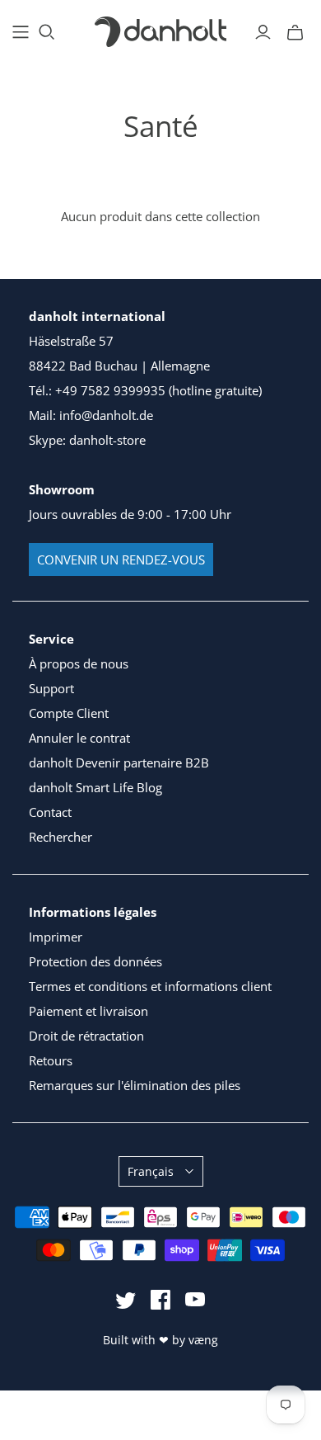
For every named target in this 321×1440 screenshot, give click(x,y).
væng (203, 1340)
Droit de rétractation (86, 1035)
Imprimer (55, 936)
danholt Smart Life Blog (95, 787)
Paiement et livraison (88, 1011)
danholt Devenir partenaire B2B (119, 762)
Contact (50, 812)
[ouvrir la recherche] (47, 32)
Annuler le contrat (79, 737)
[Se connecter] (263, 32)
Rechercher (60, 837)
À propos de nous (78, 663)
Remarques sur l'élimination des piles (134, 1085)
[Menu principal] (20, 32)
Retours (50, 1060)
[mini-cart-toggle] (295, 32)
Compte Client (69, 713)
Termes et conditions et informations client (150, 986)
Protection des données (95, 961)
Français (151, 1171)
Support (51, 688)
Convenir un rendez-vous (121, 559)
